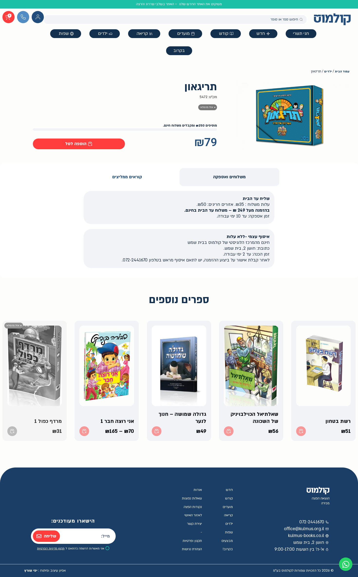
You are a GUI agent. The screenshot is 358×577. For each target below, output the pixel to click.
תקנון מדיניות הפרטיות (51, 548)
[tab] (229, 177)
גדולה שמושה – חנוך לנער (182, 418)
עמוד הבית (342, 71)
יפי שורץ (30, 570)
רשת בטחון (338, 421)
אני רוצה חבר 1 (117, 421)
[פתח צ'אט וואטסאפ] (345, 564)
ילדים (328, 71)
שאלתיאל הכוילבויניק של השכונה (255, 418)
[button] (79, 144)
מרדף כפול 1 (48, 421)
